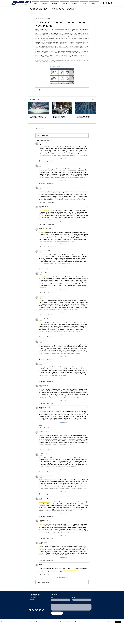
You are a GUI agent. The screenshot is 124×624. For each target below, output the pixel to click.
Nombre (53, 597)
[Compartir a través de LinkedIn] (43, 90)
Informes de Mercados (64, 8)
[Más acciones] (88, 18)
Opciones (110, 621)
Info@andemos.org (36, 597)
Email (73, 597)
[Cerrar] (122, 622)
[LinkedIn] (109, 3)
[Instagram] (101, 3)
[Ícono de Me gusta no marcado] (40, 161)
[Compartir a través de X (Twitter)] (39, 90)
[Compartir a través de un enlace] (46, 90)
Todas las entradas (38, 8)
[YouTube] (112, 3)
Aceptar (117, 621)
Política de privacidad (72, 621)
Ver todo (93, 99)
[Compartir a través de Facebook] (36, 90)
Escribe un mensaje (55, 602)
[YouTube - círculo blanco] (43, 610)
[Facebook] (103, 3)
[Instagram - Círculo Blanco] (30, 610)
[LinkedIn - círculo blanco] (40, 610)
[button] (55, 3)
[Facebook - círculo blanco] (33, 610)
